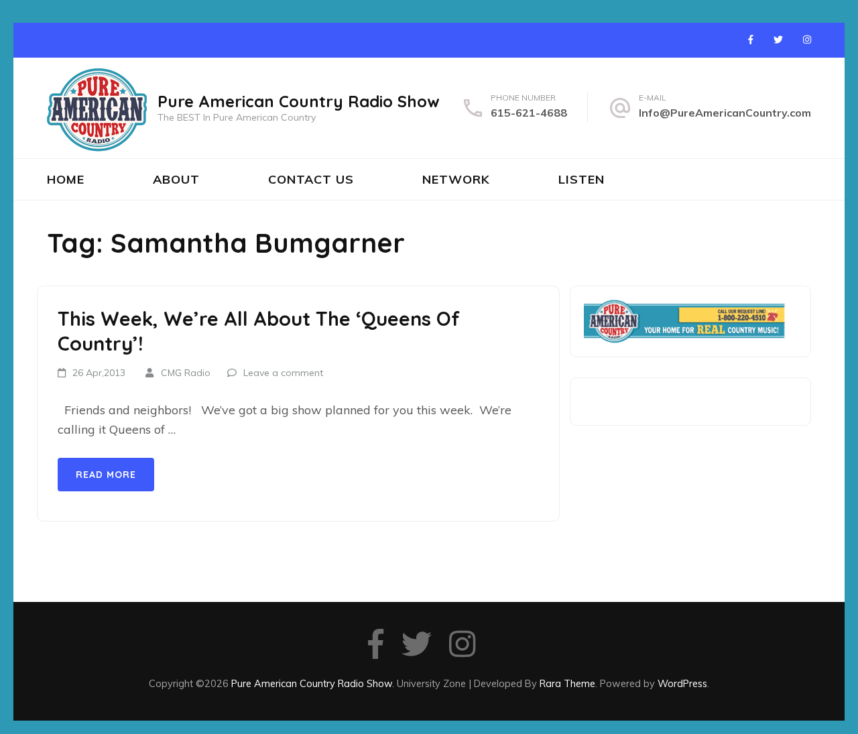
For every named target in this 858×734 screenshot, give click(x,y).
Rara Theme (567, 683)
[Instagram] (807, 40)
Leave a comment (283, 373)
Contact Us (311, 179)
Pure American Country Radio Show (299, 101)
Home (65, 179)
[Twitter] (778, 40)
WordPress (682, 683)
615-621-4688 (529, 112)
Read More (106, 475)
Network (456, 179)
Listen (581, 179)
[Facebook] (750, 40)
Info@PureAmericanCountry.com (725, 112)
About (176, 179)
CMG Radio (185, 373)
